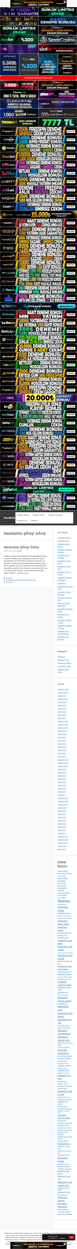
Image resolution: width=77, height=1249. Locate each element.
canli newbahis (62, 876)
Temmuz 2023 (63, 763)
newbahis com (63, 992)
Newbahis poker (63, 1106)
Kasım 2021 (62, 827)
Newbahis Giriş (22, 521)
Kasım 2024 (62, 712)
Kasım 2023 (62, 750)
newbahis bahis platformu (65, 918)
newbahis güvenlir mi (65, 1056)
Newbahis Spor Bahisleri (63, 1133)
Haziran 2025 (63, 699)
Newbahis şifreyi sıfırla (29, 580)
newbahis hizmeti (62, 1061)
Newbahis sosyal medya (65, 1130)
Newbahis (34, 521)
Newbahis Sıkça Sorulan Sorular (65, 1137)
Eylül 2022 (61, 795)
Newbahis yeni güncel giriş (65, 1184)
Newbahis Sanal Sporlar (65, 1123)
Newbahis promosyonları (64, 1116)
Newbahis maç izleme (65, 1086)
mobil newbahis (62, 897)
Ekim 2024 (62, 715)
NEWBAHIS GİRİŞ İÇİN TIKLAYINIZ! (38, 78)
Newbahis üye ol (63, 1195)
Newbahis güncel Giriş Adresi (65, 1044)
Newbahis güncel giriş (64, 1039)
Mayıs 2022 (62, 808)
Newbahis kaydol (62, 1068)
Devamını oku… (23, 573)
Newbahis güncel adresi (13, 580)
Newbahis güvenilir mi (63, 1051)
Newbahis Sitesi (63, 1125)
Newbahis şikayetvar (62, 1205)
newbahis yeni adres (65, 1169)
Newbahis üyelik (64, 1192)
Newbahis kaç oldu (64, 1077)
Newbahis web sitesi (63, 1164)
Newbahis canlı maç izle (65, 962)
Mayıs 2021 (62, 846)
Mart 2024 (62, 737)
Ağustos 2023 (63, 760)
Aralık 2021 (62, 824)
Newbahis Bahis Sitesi (63, 922)
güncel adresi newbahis (62, 889)
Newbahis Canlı (63, 938)
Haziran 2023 (63, 766)
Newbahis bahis (64, 913)
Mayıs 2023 (62, 769)
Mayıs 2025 (62, 702)
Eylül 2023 (62, 757)
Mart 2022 (62, 814)
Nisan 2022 (62, 811)
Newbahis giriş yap (65, 1021)
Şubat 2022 (62, 817)
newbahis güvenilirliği (64, 1047)
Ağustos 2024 (63, 721)
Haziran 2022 (63, 805)
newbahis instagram (64, 1065)
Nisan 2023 (62, 773)
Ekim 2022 (62, 792)
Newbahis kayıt (63, 1070)
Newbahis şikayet (62, 1199)
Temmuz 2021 (63, 840)
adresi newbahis (63, 871)
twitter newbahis (63, 1209)
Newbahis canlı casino (65, 948)
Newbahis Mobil (62, 1088)
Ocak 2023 (62, 782)
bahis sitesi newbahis (65, 873)
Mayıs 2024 (62, 731)
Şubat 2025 (62, 705)
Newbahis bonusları (64, 933)
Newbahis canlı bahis (65, 942)
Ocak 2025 (62, 709)
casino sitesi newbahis (63, 879)
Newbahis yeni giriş (64, 1177)
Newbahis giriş (63, 1008)
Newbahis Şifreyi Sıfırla (21, 547)
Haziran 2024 (63, 728)
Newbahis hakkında (64, 1058)
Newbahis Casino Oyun (64, 979)
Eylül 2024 (62, 718)
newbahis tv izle (64, 1155)
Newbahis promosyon (65, 1109)
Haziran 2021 (63, 843)
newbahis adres (62, 904)
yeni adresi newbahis (64, 1211)
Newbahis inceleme (63, 1063)
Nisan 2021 (62, 849)
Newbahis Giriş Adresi (65, 1015)
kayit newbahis (62, 895)
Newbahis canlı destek (65, 957)
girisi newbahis (62, 883)
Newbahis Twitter (39, 515)
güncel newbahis (63, 893)
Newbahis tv (64, 1143)
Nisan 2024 (62, 734)
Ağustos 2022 (63, 798)
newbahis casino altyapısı (65, 977)
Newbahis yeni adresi (63, 1172)
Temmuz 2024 (63, 725)
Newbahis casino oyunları (65, 983)
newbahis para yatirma (64, 1097)
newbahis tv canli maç (64, 1148)
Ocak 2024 (62, 744)
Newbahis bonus (62, 928)
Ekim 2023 (62, 753)
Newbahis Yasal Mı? (64, 1166)
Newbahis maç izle (63, 1083)
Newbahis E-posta (63, 995)
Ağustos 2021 (63, 837)
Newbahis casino (64, 974)
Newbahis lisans (62, 1081)
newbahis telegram (63, 1141)
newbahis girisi (63, 1004)
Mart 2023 (62, 776)
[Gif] (38, 214)
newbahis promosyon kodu (64, 1111)
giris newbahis (62, 886)
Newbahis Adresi (64, 538)
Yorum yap (9, 582)
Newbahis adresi (63, 909)
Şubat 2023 (62, 779)
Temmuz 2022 (63, 801)
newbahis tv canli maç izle (64, 1152)
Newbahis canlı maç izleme (65, 967)
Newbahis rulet (62, 1120)
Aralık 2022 (62, 785)
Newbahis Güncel (63, 1025)
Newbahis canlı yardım (65, 972)
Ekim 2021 (61, 830)
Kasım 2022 (62, 789)
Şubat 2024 (62, 741)
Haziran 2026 (63, 693)
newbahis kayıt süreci (64, 1073)
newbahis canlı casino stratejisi (65, 952)
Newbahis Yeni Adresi (55, 515)
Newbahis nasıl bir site (65, 1093)
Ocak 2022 (62, 821)
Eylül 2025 (61, 696)
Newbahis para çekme (63, 1103)
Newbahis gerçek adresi (64, 999)
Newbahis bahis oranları (64, 915)
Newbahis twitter (63, 1159)
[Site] (38, 131)
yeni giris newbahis (65, 1214)
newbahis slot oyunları (64, 1128)
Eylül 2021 (61, 833)
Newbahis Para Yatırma (65, 1099)
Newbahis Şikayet (23, 515)
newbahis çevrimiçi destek (63, 1189)
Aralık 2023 (62, 747)
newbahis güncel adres (64, 1028)
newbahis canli (62, 935)
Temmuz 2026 (63, 689)
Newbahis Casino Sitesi (64, 988)
